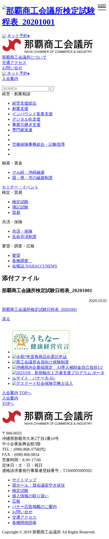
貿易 (16, 212)
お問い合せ (12, 68)
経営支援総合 (24, 103)
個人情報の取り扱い (30, 496)
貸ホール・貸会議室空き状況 (38, 485)
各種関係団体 (24, 522)
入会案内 (10, 78)
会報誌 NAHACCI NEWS (34, 266)
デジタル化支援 (26, 119)
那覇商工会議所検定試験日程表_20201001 (39, 309)
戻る (6, 319)
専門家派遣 (22, 130)
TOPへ (25, 393)
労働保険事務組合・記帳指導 (38, 144)
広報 (16, 501)
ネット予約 (18, 36)
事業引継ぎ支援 (26, 124)
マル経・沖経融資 (28, 172)
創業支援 (20, 108)
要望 (16, 255)
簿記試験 (20, 207)
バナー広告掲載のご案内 (34, 506)
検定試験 (20, 202)
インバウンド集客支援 (32, 114)
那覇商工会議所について (24, 57)
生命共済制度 (24, 236)
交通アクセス (14, 62)
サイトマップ (24, 480)
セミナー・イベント (20, 187)
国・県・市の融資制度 (32, 178)
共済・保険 (22, 231)
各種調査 (22, 261)
